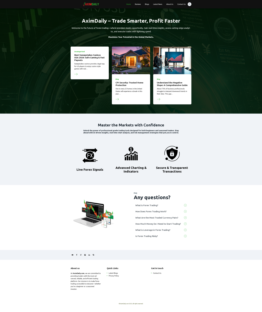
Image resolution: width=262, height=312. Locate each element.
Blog (117, 79)
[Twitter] (81, 255)
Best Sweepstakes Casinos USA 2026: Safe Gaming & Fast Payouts (89, 57)
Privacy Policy (114, 276)
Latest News (157, 4)
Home (128, 4)
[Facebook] (76, 255)
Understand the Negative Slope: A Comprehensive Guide (172, 83)
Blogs (147, 4)
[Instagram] (85, 255)
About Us (169, 4)
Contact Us (181, 4)
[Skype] (93, 255)
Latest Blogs (113, 273)
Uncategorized (79, 51)
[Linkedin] (89, 255)
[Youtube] (72, 255)
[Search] (189, 4)
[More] (76, 74)
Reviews (138, 4)
